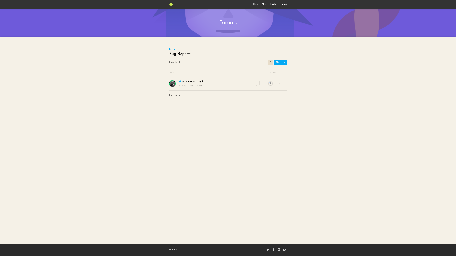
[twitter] (268, 250)
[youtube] (284, 250)
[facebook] (273, 250)
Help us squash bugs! (192, 82)
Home (256, 4)
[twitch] (279, 250)
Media (273, 4)
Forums (283, 4)
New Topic (280, 62)
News (264, 4)
